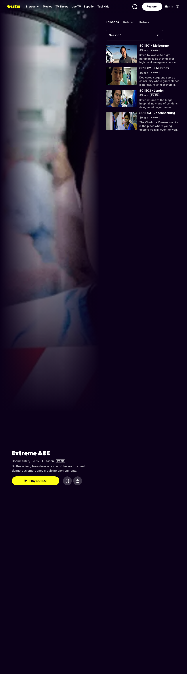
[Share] (77, 480)
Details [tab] (144, 22)
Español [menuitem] (89, 6)
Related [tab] (128, 22)
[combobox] (134, 35)
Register (152, 6)
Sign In (168, 6)
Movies (47, 6)
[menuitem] (33, 6)
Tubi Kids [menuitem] (103, 6)
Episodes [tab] (112, 22)
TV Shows (61, 6)
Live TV (76, 6)
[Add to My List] (67, 480)
